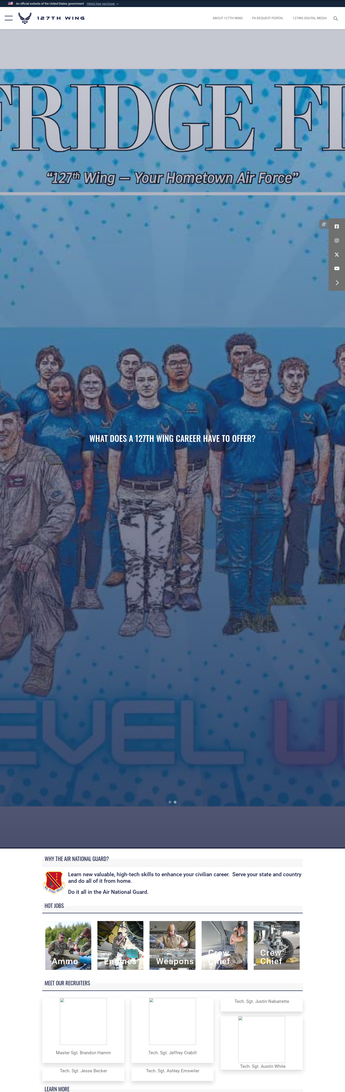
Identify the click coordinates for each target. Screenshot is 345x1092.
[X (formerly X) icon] (337, 255)
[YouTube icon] (337, 268)
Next (310, 439)
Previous (34, 439)
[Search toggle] (336, 18)
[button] (103, 3)
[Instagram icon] (337, 240)
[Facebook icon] (337, 226)
